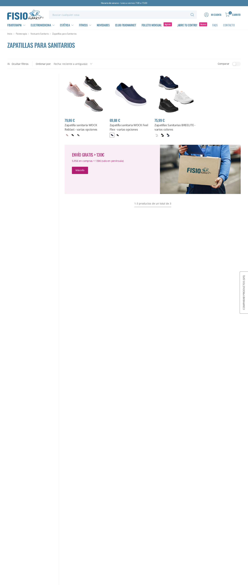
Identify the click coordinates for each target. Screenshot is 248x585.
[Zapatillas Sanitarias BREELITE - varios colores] (175, 94)
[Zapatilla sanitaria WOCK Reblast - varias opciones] (85, 94)
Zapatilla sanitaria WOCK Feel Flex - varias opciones (129, 127)
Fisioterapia (21, 34)
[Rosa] (67, 135)
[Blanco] (157, 135)
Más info (80, 170)
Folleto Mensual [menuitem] (152, 25)
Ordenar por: (43, 64)
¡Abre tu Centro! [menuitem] (187, 25)
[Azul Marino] (168, 135)
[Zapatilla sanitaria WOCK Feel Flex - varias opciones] (130, 94)
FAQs (215, 25)
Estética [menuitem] (65, 25)
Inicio (9, 34)
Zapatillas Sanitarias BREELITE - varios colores (175, 127)
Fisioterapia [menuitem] (14, 25)
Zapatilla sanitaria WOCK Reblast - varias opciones (81, 127)
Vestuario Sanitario (40, 34)
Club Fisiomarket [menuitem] (125, 25)
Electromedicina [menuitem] (41, 25)
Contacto (229, 25)
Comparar (223, 63)
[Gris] (78, 135)
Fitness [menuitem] (83, 25)
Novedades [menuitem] (103, 25)
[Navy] (112, 135)
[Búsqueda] (192, 15)
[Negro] (72, 135)
